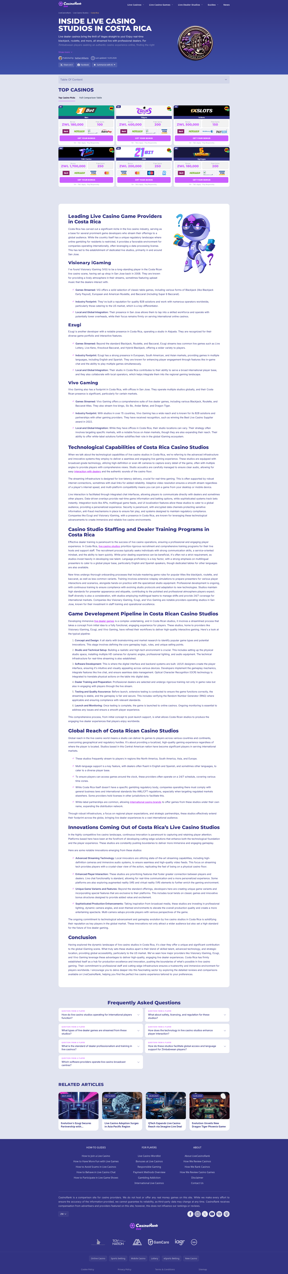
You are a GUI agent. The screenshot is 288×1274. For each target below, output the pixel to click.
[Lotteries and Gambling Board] (98, 1242)
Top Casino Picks (66, 97)
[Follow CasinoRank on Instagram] (198, 1214)
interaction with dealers (87, 471)
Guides (212, 4)
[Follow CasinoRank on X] (205, 1214)
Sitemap (203, 1269)
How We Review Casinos (197, 1161)
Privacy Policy (124, 1269)
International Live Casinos (149, 1183)
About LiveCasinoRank (197, 1156)
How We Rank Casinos (197, 1166)
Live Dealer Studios (189, 4)
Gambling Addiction (149, 1177)
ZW (62, 1213)
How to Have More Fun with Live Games (96, 1161)
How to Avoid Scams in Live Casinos (96, 1166)
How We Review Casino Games (197, 1172)
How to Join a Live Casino (96, 1156)
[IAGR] (180, 1242)
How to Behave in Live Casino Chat (96, 1172)
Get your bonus (86, 138)
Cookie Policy (87, 1269)
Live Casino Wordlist (149, 1156)
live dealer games (104, 621)
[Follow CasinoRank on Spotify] (219, 1214)
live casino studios (109, 546)
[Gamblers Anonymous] (137, 1242)
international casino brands (145, 801)
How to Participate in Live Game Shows (96, 1177)
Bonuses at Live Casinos (149, 1161)
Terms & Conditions (165, 1269)
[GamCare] (158, 1242)
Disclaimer (197, 1177)
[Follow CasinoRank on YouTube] (212, 1214)
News (226, 4)
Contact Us (197, 1183)
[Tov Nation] (118, 1242)
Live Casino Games (159, 4)
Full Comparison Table (90, 97)
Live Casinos (134, 4)
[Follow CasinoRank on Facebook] (190, 1214)
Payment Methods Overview (149, 1172)
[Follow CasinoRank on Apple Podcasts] (227, 1214)
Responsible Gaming (149, 1166)
